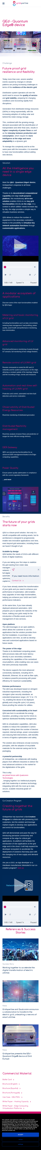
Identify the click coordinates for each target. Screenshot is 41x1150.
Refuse (21, 1139)
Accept (20, 1135)
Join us (21, 868)
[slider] (5, 267)
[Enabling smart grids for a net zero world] (20, 3)
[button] (3, 3)
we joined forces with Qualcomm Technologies (15, 776)
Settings (20, 1144)
